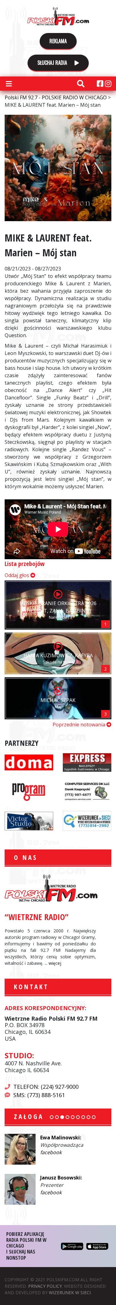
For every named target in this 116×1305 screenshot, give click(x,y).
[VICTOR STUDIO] (29, 820)
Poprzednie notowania (79, 724)
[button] (52, 1117)
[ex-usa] (87, 761)
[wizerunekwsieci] (87, 820)
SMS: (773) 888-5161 (39, 1095)
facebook (86, 1152)
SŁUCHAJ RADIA (52, 62)
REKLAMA (58, 41)
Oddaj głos (17, 575)
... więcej (53, 963)
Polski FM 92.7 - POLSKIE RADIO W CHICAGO (58, 16)
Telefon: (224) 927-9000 (46, 1086)
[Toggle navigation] (8, 83)
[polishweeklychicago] (29, 790)
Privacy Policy (45, 1286)
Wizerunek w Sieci (70, 1292)
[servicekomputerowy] (87, 790)
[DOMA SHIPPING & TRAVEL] (29, 761)
